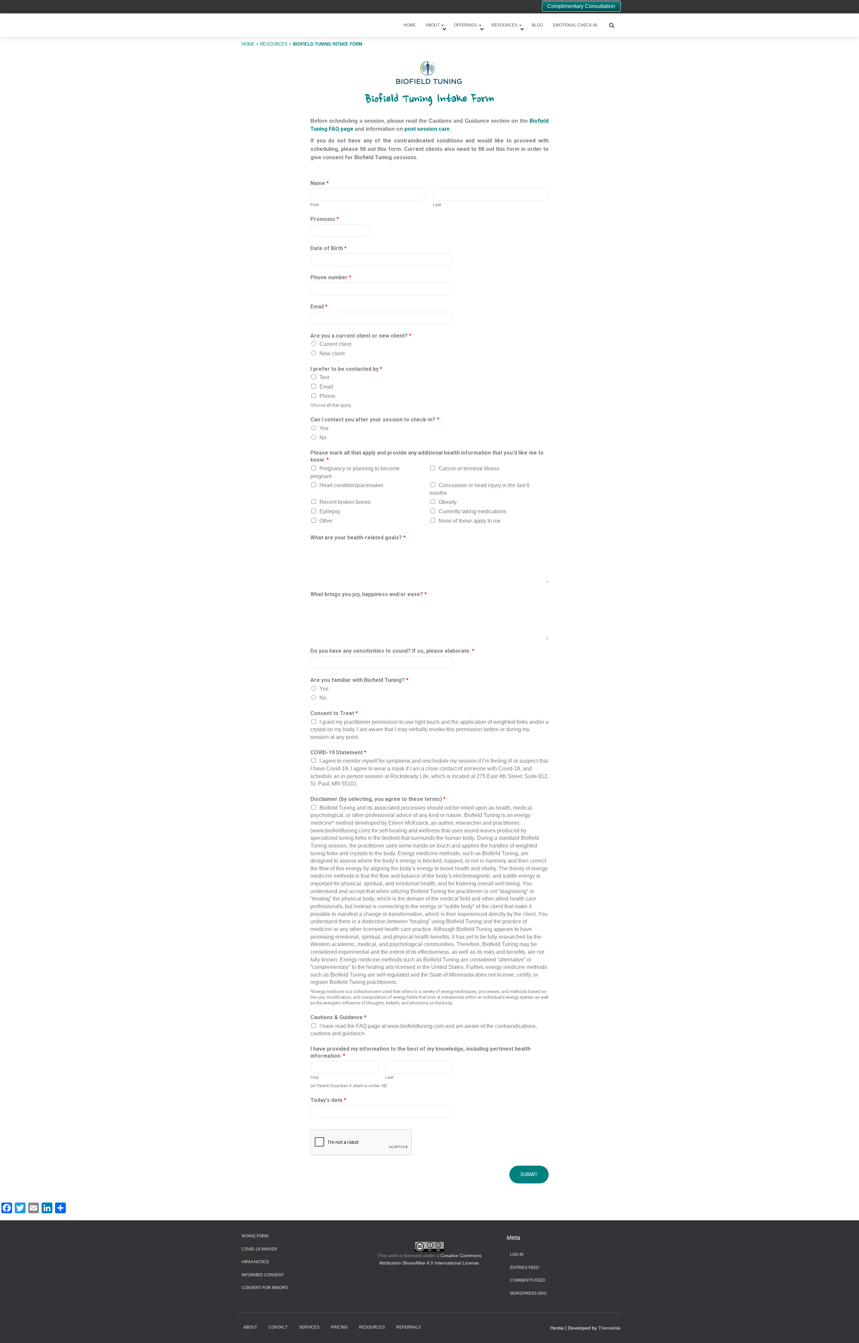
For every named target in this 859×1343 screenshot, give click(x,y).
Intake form (255, 1236)
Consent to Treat (334, 713)
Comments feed (527, 1280)
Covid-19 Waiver (259, 1249)
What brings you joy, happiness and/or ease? (368, 594)
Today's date (328, 1100)
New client (332, 353)
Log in (516, 1254)
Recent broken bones (344, 502)
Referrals (408, 1327)
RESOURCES (274, 44)
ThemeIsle (609, 1328)
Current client (335, 344)
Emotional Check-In (575, 25)
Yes (324, 428)
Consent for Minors (265, 1287)
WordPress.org (528, 1293)
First (314, 204)
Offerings (466, 25)
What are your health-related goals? (358, 537)
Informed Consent (263, 1275)
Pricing (339, 1327)
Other (326, 521)
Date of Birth (328, 248)
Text (324, 377)
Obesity (448, 502)
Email (318, 306)
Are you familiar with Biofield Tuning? (359, 680)
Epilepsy (329, 511)
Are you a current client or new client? (360, 336)
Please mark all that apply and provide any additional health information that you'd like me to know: (427, 456)
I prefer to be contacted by (346, 369)
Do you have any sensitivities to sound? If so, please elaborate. (392, 651)
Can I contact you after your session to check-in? (374, 419)
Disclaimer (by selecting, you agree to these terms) (378, 799)
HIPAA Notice (255, 1262)
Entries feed (524, 1267)
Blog (537, 25)
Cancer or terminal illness (469, 468)
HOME (248, 44)
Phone (327, 396)
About (433, 25)
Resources (505, 25)
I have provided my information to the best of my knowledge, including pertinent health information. (420, 1052)
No (322, 438)
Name (319, 183)
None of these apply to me (470, 521)
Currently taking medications (472, 511)
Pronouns (324, 219)
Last (437, 204)
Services (309, 1327)
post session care (427, 129)
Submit (529, 1174)
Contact (278, 1327)
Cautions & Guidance (338, 1017)
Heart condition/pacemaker (351, 485)
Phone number (330, 277)
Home (410, 25)
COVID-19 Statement (338, 752)
